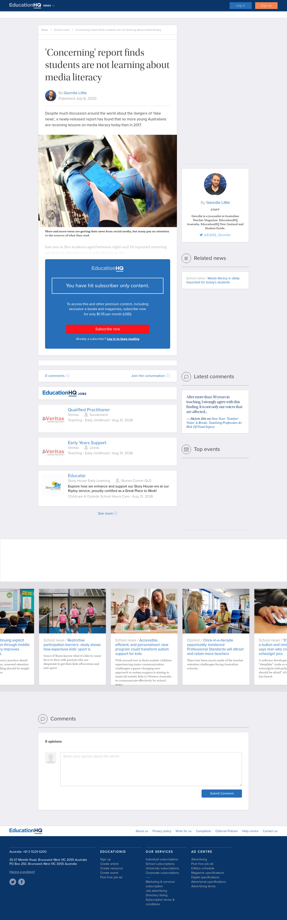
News (44, 29)
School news (62, 29)
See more (105, 513)
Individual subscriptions (162, 859)
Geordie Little (75, 93)
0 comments (55, 376)
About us (142, 831)
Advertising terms (203, 886)
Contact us (270, 831)
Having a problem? (22, 872)
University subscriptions (162, 868)
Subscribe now (107, 329)
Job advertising (156, 891)
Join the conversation (148, 376)
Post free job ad (111, 877)
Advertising (199, 859)
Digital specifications (205, 877)
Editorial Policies (226, 831)
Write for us (184, 831)
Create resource (111, 868)
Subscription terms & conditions (160, 902)
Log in (240, 5)
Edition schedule (202, 868)
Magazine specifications (207, 873)
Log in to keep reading (123, 339)
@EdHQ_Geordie (217, 235)
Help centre (250, 831)
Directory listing (156, 895)
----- (148, 877)
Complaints (203, 831)
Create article (109, 864)
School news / (212, 280)
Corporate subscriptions (162, 873)
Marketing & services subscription (160, 884)
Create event (109, 873)
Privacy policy (161, 831)
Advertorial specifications (208, 882)
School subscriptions (160, 864)
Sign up (266, 5)
